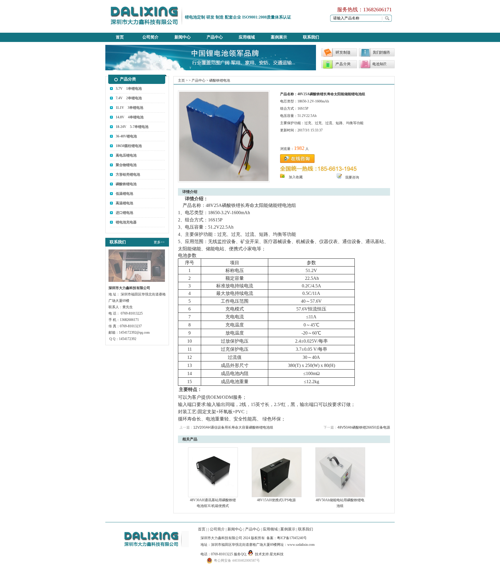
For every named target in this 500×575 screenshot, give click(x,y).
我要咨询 (352, 177)
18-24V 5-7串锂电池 (132, 127)
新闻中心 (182, 37)
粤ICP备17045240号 (292, 538)
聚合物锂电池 (126, 165)
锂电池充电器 (126, 222)
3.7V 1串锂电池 (129, 89)
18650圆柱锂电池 (129, 146)
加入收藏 (296, 177)
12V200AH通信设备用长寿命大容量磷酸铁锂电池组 (233, 427)
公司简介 (150, 37)
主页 (181, 80)
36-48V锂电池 (126, 136)
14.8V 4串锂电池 (130, 117)
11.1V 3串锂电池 (129, 108)
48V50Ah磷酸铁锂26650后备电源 (363, 427)
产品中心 (215, 37)
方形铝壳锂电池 (128, 174)
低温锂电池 (124, 194)
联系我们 (311, 37)
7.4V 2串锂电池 (129, 98)
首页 (120, 37)
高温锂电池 (124, 203)
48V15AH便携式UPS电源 (276, 500)
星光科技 (277, 554)
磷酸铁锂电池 (126, 184)
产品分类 (128, 79)
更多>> (159, 242)
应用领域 (247, 37)
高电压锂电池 (126, 155)
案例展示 (279, 37)
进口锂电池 (124, 213)
